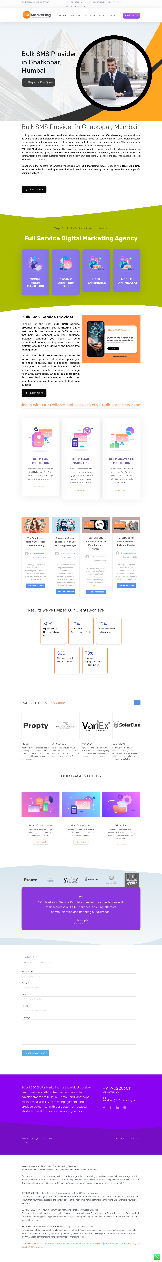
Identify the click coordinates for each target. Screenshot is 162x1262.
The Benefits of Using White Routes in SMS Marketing (35, 542)
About (62, 16)
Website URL (28, 971)
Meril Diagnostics (81, 825)
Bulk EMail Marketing (81, 461)
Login (84, 6)
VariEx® (87, 743)
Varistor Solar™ (60, 743)
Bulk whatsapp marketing (121, 461)
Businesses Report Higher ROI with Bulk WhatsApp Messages (65, 542)
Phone (25, 1006)
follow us (74, 6)
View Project (41, 842)
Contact (113, 16)
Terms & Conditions (133, 1139)
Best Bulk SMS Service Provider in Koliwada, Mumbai (126, 541)
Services (75, 16)
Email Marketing (111, 1243)
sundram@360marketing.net (107, 2)
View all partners (58, 703)
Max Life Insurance (40, 825)
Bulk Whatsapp (63, 1243)
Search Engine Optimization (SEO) (86, 1243)
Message (26, 1017)
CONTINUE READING (36, 586)
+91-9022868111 (77, 2)
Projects (90, 16)
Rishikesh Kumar (39, 553)
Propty (25, 743)
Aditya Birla (121, 825)
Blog (102, 16)
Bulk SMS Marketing (40, 461)
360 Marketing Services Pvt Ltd (37, 1139)
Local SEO (126, 1243)
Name (25, 983)
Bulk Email (50, 1243)
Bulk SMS (38, 1243)
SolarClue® (119, 743)
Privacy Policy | (121, 1139)
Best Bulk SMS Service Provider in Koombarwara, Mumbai (96, 543)
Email (25, 994)
